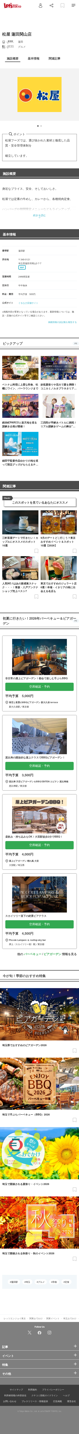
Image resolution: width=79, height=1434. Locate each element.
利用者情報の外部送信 (15, 1395)
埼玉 (28, 1281)
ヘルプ (66, 1395)
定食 (67, 1281)
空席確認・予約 (39, 686)
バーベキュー (33, 954)
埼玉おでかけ (69, 1318)
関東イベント (53, 1318)
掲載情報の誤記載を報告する (62, 321)
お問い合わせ (9, 1401)
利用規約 (32, 1389)
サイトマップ (16, 1389)
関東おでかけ (36, 1318)
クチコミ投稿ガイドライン (44, 1395)
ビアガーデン (52, 954)
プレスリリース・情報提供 (34, 1401)
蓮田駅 (14, 1281)
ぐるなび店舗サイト (28, 302)
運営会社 (71, 1401)
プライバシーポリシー (53, 1389)
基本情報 (9, 234)
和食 (55, 1281)
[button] (38, 126)
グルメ (41, 1281)
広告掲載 (57, 1401)
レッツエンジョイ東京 (15, 1318)
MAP (22, 267)
